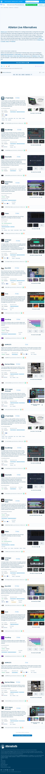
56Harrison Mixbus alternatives (6, 370)
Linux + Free (13, 56)
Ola (8, 751)
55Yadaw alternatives (4, 219)
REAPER (13, 41)
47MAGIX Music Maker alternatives (6, 193)
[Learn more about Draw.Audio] (2, 157)
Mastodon (3, 756)
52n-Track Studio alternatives (5, 108)
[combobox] (32, 2)
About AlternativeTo (4, 764)
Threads (9, 756)
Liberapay (2, 757)
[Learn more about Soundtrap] (2, 319)
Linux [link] (19, 74)
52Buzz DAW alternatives (5, 595)
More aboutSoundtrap (35, 334)
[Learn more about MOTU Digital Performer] (2, 389)
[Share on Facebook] (2, 66)
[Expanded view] (39, 72)
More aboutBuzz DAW (35, 283)
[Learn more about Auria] (2, 294)
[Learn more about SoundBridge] (2, 130)
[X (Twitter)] (3, 769)
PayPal (6, 757)
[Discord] (1, 769)
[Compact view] (40, 72)
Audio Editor (12, 226)
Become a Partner (4, 765)
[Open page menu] (44, 1)
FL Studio (3, 41)
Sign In (41, 1)
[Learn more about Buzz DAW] (2, 268)
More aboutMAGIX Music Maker (35, 197)
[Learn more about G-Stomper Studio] (2, 240)
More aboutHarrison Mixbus (35, 379)
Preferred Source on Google (6, 767)
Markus (11, 751)
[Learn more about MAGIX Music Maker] (2, 182)
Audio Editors (18, 54)
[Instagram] (11, 769)
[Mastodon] (5, 769)
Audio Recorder (21, 692)
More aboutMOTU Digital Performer (35, 405)
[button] (35, 101)
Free (5, 56)
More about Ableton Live (21, 62)
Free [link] (14, 74)
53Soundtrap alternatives (5, 327)
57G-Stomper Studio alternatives (6, 251)
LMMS (40, 38)
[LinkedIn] (13, 769)
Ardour (7, 41)
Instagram (13, 756)
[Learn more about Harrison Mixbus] (2, 364)
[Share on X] (4, 66)
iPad (8, 56)
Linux (17, 56)
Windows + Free (36, 56)
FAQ (1, 759)
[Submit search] (26, 1)
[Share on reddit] (7, 66)
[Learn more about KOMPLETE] (2, 344)
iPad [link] (17, 74)
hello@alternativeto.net (23, 755)
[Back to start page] (1, 2)
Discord (31, 755)
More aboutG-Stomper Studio (35, 255)
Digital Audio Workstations (7, 54)
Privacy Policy (3, 761)
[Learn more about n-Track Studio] (2, 98)
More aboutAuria (35, 309)
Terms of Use (3, 760)
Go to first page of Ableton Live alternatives (22, 735)
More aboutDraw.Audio (35, 172)
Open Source (27, 56)
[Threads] (9, 769)
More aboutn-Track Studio (35, 113)
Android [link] (23, 74)
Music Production (13, 111)
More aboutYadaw (35, 228)
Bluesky (6, 756)
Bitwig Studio (40, 39)
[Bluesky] (7, 769)
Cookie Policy (3, 763)
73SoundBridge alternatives (5, 140)
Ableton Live (4, 31)
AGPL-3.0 (9, 223)
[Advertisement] (22, 16)
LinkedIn (18, 756)
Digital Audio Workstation (21, 111)
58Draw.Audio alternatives (5, 167)
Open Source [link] (28, 74)
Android (21, 56)
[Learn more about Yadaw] (2, 213)
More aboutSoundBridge (35, 145)
